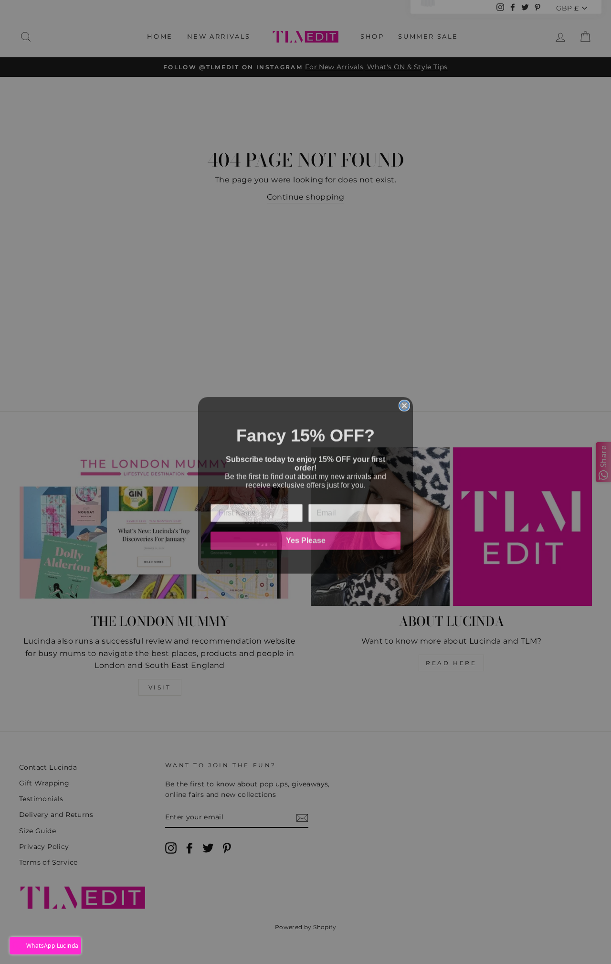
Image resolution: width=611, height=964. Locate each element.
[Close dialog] (404, 402)
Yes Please (306, 537)
